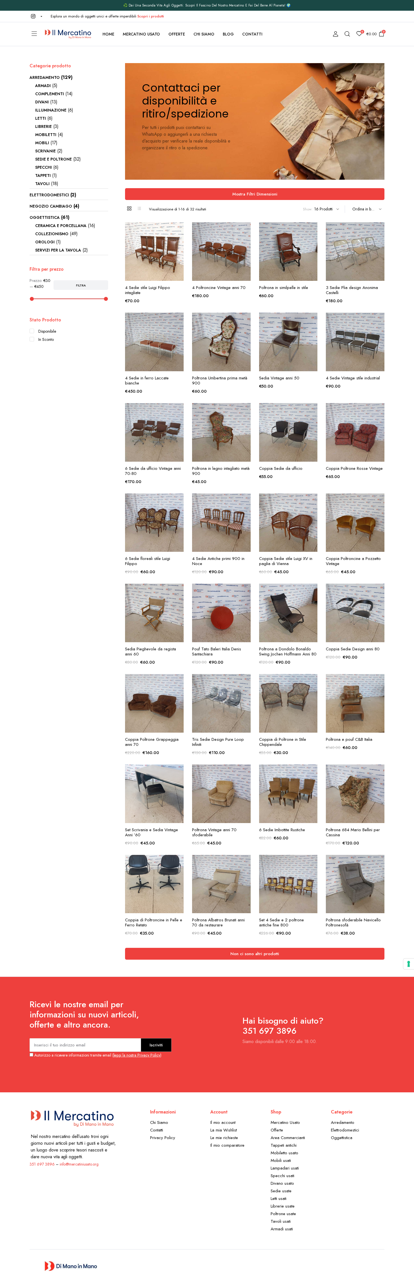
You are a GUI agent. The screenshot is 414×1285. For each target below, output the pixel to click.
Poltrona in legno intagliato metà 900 (221, 471)
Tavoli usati (281, 1221)
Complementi (49, 94)
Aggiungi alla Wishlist (179, 230)
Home (108, 34)
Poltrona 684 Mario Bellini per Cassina (353, 832)
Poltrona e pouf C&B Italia (349, 739)
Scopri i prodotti (150, 16)
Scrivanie (45, 151)
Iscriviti (156, 1045)
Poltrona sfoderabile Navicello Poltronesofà (353, 922)
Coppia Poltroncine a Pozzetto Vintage (353, 561)
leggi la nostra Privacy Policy (136, 1055)
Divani (42, 102)
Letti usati (278, 1198)
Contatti (252, 34)
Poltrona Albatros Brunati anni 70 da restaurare (218, 922)
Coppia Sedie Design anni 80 (353, 649)
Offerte (176, 34)
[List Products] (139, 208)
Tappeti (43, 175)
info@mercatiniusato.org (79, 1164)
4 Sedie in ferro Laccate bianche (147, 380)
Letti (40, 118)
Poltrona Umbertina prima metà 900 (219, 380)
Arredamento (45, 77)
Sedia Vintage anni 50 (279, 378)
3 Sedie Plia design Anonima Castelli (352, 290)
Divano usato (282, 1183)
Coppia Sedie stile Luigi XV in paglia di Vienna (285, 561)
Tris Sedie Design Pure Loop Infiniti (218, 742)
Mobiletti (45, 134)
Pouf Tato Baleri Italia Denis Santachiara (216, 651)
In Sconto (46, 339)
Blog (228, 34)
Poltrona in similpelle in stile (283, 287)
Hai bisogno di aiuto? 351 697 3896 (283, 1026)
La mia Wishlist (223, 1130)
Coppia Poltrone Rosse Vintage (354, 468)
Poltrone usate (283, 1214)
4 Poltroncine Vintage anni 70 (219, 287)
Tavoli (42, 183)
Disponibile (47, 331)
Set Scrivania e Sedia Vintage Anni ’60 (151, 832)
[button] (36, 16)
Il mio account (222, 1122)
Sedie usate (281, 1191)
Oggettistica (45, 217)
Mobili (42, 143)
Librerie (43, 126)
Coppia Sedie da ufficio (280, 468)
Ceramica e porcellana (60, 225)
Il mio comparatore (227, 1145)
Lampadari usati (285, 1168)
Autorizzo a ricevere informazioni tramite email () (97, 1055)
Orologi (45, 242)
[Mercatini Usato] (67, 34)
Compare (179, 253)
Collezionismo (51, 234)
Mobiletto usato (284, 1153)
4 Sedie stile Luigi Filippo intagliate (147, 290)
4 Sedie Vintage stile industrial (353, 378)
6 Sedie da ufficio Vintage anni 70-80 (153, 471)
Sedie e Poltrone (53, 159)
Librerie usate (283, 1206)
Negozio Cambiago (51, 206)
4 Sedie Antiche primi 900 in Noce (218, 561)
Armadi (43, 85)
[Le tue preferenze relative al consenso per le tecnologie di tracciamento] (408, 964)
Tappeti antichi (284, 1145)
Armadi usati (282, 1229)
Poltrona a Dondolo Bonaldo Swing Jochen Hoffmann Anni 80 (288, 651)
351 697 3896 (42, 1164)
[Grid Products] (129, 208)
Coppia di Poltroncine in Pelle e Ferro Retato (153, 922)
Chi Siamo (203, 34)
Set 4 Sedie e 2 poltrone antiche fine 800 (281, 922)
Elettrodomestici (49, 195)
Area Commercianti (288, 1138)
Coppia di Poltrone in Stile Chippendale (282, 742)
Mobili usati (281, 1160)
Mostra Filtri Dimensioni (254, 194)
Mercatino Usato (141, 34)
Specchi (43, 167)
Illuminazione (50, 110)
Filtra (81, 285)
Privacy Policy (162, 1138)
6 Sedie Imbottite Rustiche (282, 830)
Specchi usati (282, 1176)
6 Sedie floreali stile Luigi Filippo (147, 561)
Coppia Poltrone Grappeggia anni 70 (152, 742)
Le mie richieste (224, 1138)
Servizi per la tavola (58, 250)
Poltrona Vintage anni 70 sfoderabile (214, 832)
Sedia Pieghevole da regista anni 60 (150, 651)
